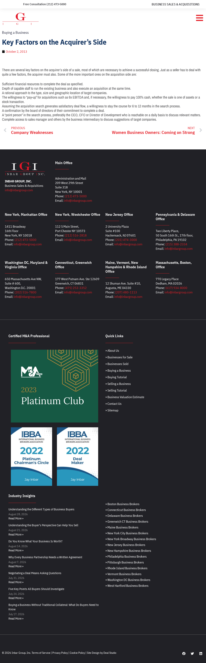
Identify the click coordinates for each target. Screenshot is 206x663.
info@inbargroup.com (19, 190)
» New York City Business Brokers (126, 533)
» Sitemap (111, 410)
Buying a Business (15, 32)
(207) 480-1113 (126, 292)
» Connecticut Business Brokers (125, 510)
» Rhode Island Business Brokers (126, 568)
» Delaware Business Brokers (124, 516)
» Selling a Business (118, 384)
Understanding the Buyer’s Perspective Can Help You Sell (43, 525)
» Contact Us (113, 404)
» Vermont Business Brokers (123, 574)
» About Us (112, 350)
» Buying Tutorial (116, 377)
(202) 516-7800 (25, 292)
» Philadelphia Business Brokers (126, 556)
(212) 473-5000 (76, 196)
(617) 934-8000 (176, 288)
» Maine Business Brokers (121, 527)
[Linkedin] (201, 653)
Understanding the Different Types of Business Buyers (41, 509)
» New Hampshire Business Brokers (128, 551)
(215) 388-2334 (176, 244)
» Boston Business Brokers (122, 504)
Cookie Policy (77, 653)
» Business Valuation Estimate (124, 397)
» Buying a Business (118, 370)
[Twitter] (192, 653)
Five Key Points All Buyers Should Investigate (36, 589)
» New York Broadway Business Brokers (130, 539)
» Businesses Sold (116, 364)
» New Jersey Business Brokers (125, 545)
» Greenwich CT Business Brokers (126, 521)
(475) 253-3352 (76, 288)
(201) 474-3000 (126, 240)
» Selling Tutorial (116, 390)
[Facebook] (184, 653)
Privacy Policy (60, 653)
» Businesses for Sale (119, 357)
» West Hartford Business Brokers (126, 586)
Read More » (16, 518)
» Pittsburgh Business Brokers (124, 562)
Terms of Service (41, 653)
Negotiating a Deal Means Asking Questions (34, 573)
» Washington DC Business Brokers (127, 580)
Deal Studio (109, 653)
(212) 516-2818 (76, 235)
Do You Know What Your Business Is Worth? (35, 541)
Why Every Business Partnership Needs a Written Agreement (45, 557)
